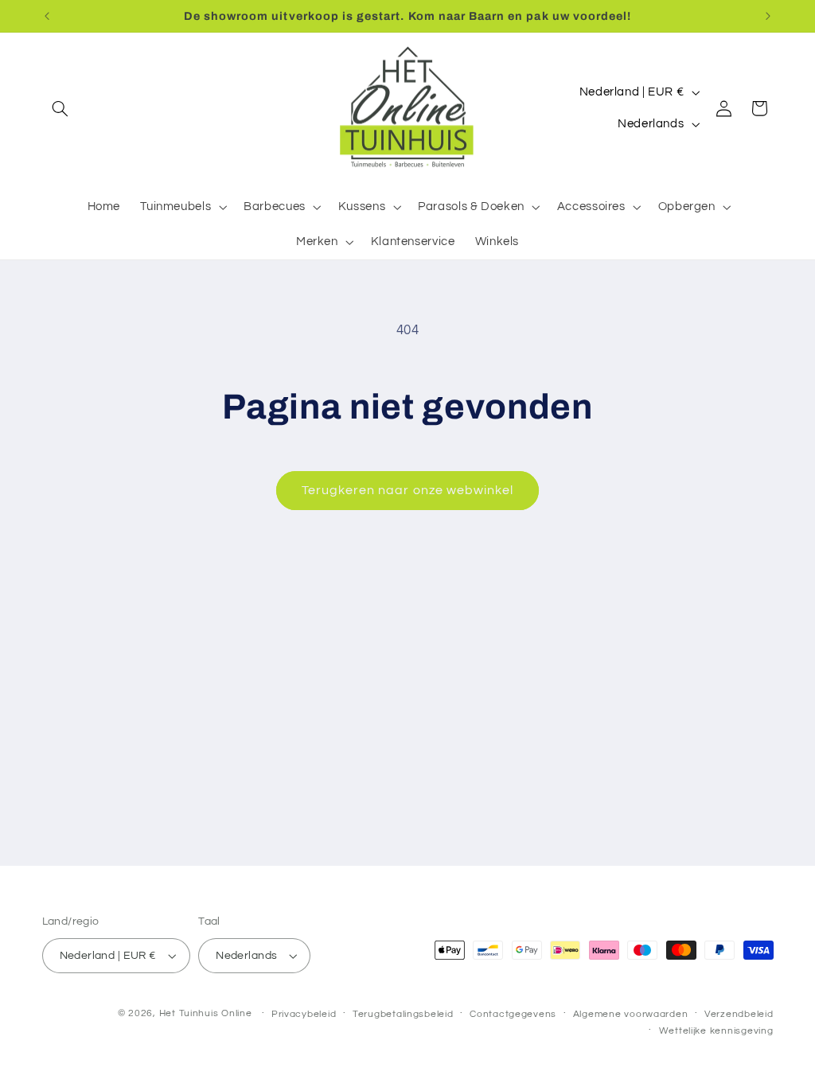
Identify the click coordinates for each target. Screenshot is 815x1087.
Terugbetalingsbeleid (403, 1014)
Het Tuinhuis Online (205, 1013)
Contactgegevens (513, 1014)
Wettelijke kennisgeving (716, 1031)
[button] (60, 108)
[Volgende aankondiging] (768, 16)
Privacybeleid (304, 1014)
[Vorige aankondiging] (46, 16)
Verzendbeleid (739, 1014)
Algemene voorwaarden (630, 1014)
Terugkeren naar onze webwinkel (408, 490)
